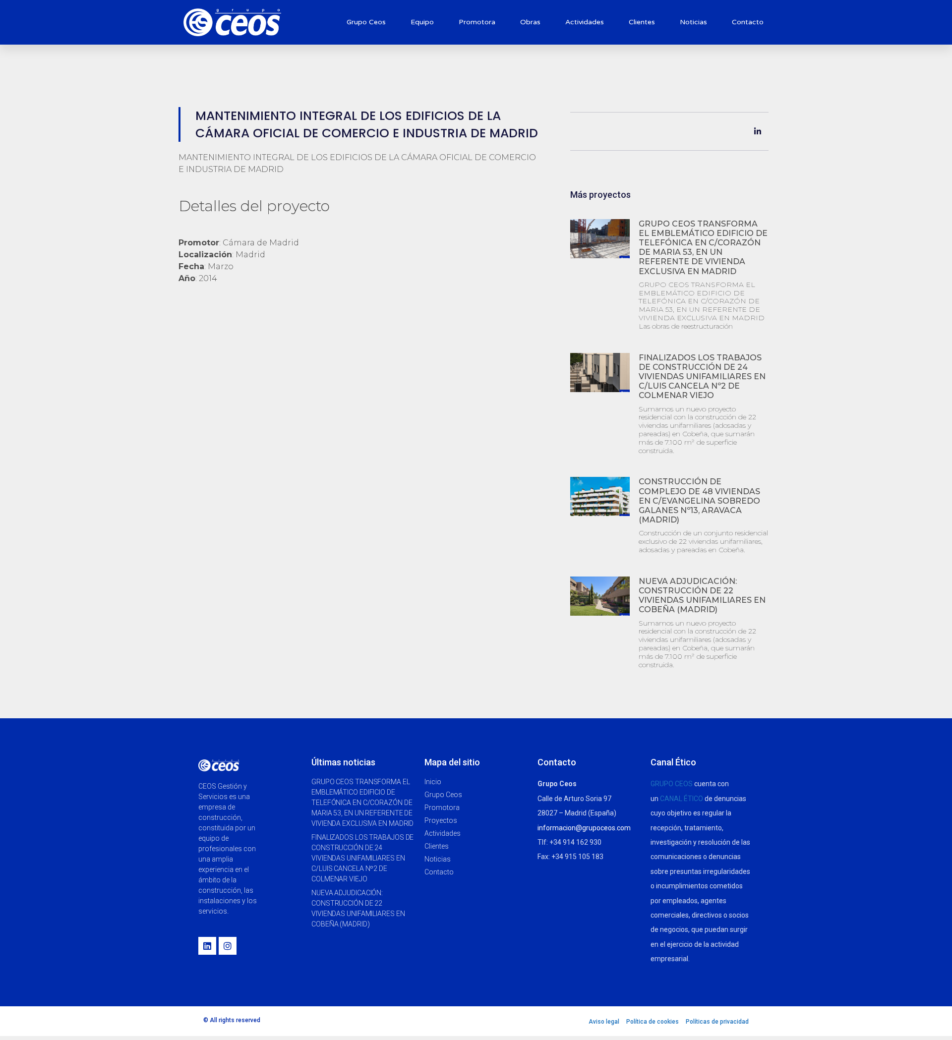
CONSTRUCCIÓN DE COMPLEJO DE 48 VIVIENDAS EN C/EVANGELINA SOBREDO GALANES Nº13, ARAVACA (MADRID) (699, 500)
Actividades (584, 22)
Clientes (642, 22)
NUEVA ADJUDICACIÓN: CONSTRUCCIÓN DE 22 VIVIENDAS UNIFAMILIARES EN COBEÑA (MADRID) (702, 596)
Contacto (748, 22)
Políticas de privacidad (717, 1021)
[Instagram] (228, 946)
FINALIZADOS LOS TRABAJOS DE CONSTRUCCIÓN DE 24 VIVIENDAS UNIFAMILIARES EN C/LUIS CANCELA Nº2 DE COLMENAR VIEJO (702, 377)
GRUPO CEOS (672, 784)
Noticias (693, 22)
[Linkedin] (207, 946)
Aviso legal (604, 1021)
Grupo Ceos (366, 22)
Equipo (422, 22)
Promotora (477, 22)
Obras (530, 22)
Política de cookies (652, 1021)
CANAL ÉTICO (681, 799)
